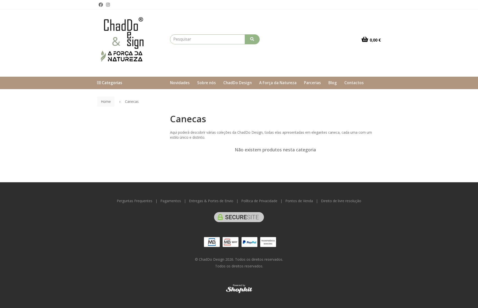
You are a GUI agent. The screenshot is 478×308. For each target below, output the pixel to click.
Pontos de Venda (299, 200)
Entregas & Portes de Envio (211, 200)
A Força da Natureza (278, 82)
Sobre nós (206, 82)
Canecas (188, 119)
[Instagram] (108, 4)
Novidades (180, 82)
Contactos (354, 82)
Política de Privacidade (259, 200)
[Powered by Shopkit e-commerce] (239, 289)
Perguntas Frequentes (134, 200)
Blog (332, 82)
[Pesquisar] (252, 39)
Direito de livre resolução (341, 200)
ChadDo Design (237, 82)
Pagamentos (170, 200)
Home (106, 101)
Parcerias (312, 82)
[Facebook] (101, 4)
